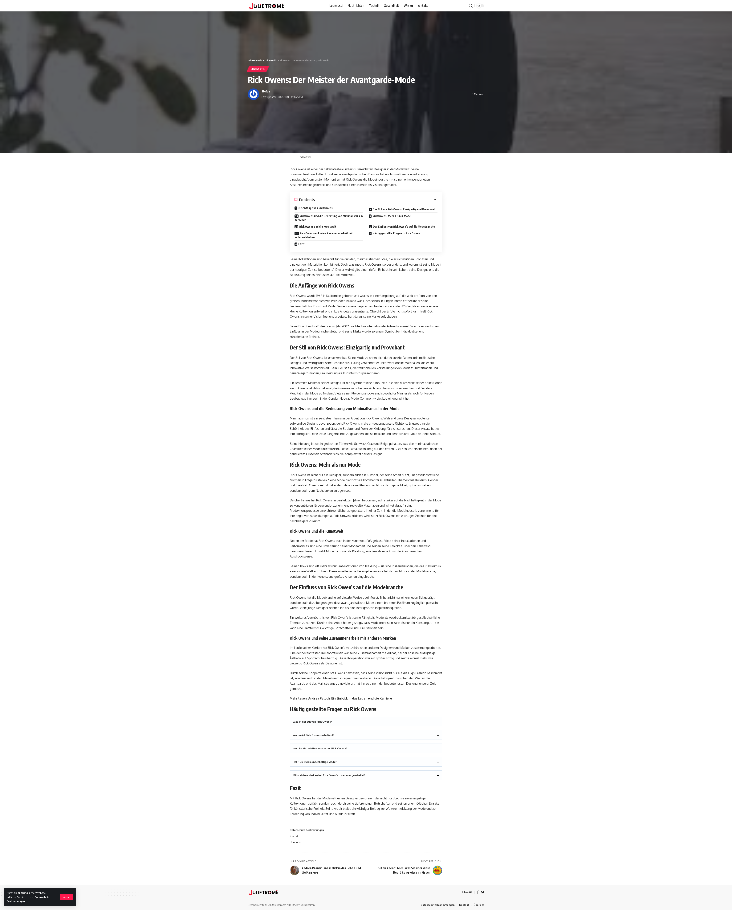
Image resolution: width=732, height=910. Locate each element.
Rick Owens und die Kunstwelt (317, 226)
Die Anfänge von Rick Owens (315, 208)
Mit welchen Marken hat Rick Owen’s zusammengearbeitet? (329, 775)
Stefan (266, 91)
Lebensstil (258, 68)
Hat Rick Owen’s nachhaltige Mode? (315, 761)
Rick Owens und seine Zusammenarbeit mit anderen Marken (324, 235)
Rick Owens (373, 264)
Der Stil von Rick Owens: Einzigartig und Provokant (404, 209)
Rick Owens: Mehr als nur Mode (391, 216)
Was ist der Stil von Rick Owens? (312, 721)
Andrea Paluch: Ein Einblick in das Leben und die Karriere (350, 698)
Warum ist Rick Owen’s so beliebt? (313, 735)
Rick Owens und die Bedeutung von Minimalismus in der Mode (329, 218)
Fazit (301, 244)
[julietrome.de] (267, 5)
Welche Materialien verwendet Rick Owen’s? (320, 748)
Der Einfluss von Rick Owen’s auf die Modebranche (404, 226)
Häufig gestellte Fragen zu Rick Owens (396, 233)
